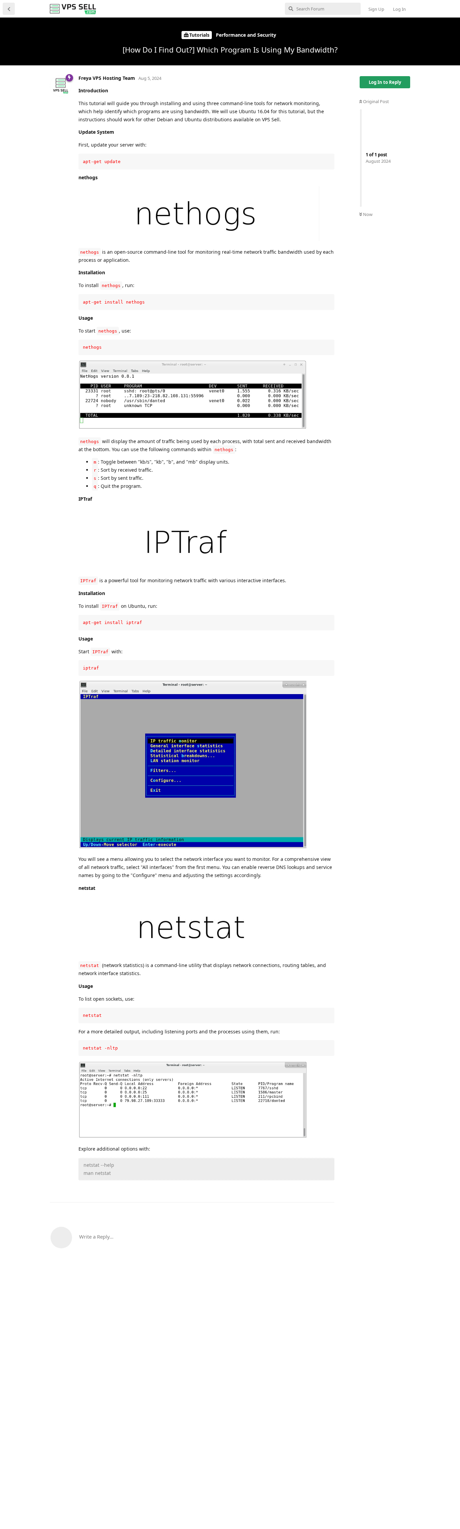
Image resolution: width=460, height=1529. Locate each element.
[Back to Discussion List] (9, 9)
